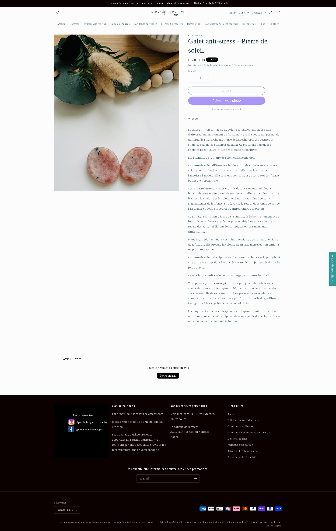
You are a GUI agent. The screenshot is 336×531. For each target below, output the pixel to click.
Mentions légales (237, 438)
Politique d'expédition (240, 444)
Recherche (233, 413)
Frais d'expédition (213, 65)
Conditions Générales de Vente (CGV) (249, 432)
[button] (58, 12)
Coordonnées (243, 522)
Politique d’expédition (223, 522)
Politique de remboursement (140, 522)
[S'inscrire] (195, 478)
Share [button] (195, 118)
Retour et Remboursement (243, 450)
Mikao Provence (73, 522)
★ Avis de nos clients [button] (332, 269)
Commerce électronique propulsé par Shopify (102, 522)
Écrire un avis (168, 375)
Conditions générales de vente (267, 522)
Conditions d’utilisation (198, 522)
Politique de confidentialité (243, 419)
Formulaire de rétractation (243, 456)
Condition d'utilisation (240, 426)
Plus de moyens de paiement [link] (226, 109)
